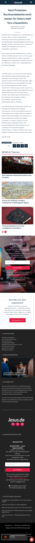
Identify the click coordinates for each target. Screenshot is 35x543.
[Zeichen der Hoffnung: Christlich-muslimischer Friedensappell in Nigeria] (17, 190)
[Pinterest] (22, 146)
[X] (18, 146)
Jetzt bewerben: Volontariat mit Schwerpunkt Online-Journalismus (15, 374)
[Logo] (14, 419)
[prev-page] (3, 232)
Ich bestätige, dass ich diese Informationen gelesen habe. (17, 285)
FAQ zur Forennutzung (8, 346)
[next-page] (5, 232)
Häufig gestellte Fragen (8, 342)
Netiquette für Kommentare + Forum (12, 344)
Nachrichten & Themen (17, 26)
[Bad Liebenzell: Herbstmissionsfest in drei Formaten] (17, 165)
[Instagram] (17, 424)
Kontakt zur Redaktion (8, 337)
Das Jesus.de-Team (7, 341)
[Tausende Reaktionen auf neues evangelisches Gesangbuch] (17, 215)
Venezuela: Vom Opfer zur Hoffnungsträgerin (14, 504)
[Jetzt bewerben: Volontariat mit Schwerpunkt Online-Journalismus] (17, 368)
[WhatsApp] (26, 146)
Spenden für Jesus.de (8, 348)
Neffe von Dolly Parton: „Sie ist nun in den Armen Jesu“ (17, 507)
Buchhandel (15, 142)
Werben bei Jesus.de (7, 350)
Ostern (21, 142)
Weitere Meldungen (17, 28)
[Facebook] (14, 146)
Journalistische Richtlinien (9, 339)
